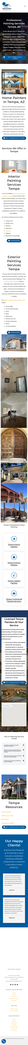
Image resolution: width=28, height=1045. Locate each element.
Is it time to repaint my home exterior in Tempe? (11, 745)
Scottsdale (14, 1023)
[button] (14, 746)
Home (14, 993)
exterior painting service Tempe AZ (14, 300)
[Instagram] (15, 984)
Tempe (14, 1019)
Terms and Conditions (14, 998)
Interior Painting (14, 1009)
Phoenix (14, 1021)
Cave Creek (14, 1028)
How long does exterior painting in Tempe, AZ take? (12, 761)
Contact (14, 994)
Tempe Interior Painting (14, 545)
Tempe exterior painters (11, 281)
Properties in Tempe (7, 823)
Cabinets (8, 231)
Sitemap (14, 1000)
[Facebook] (10, 984)
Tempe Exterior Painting (14, 564)
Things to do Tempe (7, 815)
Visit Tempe (5, 819)
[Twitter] (13, 984)
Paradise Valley (14, 1026)
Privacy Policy (14, 996)
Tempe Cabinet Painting (14, 582)
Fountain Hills (14, 1030)
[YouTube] (17, 984)
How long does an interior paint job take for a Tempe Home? (12, 756)
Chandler (14, 1025)
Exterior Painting (14, 1010)
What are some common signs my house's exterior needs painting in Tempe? (12, 751)
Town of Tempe (6, 812)
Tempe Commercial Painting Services (14, 600)
